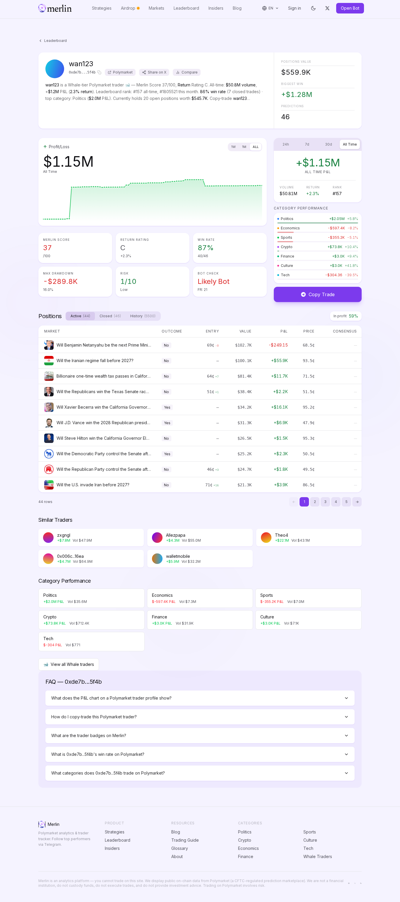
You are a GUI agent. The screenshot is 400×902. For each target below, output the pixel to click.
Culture (310, 840)
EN (271, 8)
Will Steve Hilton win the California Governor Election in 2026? (104, 438)
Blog (237, 8)
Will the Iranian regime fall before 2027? (95, 360)
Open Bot (350, 8)
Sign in (294, 8)
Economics (248, 848)
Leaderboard (186, 8)
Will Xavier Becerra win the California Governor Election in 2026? (104, 407)
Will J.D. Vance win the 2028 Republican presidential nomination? (104, 422)
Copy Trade (322, 294)
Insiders (215, 8)
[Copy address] (99, 72)
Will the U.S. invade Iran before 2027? (93, 484)
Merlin (53, 824)
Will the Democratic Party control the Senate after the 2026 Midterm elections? (104, 453)
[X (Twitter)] (327, 8)
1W (233, 147)
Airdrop (128, 8)
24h (286, 144)
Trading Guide (185, 840)
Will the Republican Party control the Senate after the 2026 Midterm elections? (104, 469)
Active (80, 316)
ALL (256, 147)
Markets (156, 8)
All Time (350, 144)
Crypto (244, 840)
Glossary (179, 848)
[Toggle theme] (313, 8)
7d (307, 144)
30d (328, 144)
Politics (245, 831)
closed (110, 316)
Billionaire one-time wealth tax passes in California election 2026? (104, 376)
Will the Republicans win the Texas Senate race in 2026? (104, 391)
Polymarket (123, 72)
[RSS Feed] (361, 883)
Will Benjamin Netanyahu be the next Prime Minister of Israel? (104, 344)
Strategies (102, 8)
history (142, 316)
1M (244, 147)
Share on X (157, 72)
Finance (245, 856)
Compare (190, 72)
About (177, 856)
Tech (308, 848)
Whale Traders (317, 856)
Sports (309, 831)
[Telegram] (349, 883)
